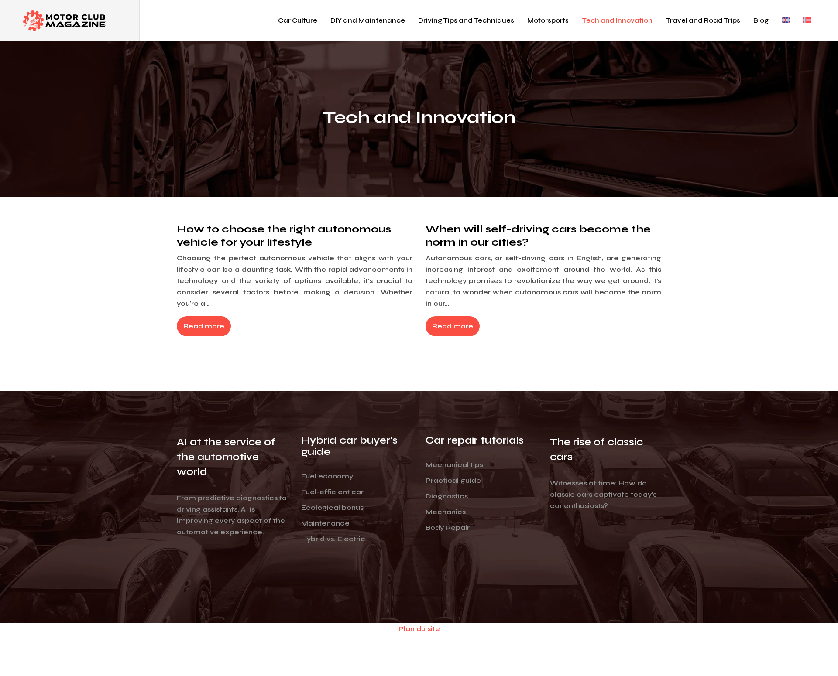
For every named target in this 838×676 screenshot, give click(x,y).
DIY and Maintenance (367, 20)
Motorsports (548, 20)
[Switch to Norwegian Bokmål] (807, 20)
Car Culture (297, 20)
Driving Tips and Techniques (466, 20)
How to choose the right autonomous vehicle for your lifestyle (284, 236)
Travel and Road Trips (703, 20)
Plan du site (419, 629)
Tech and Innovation (617, 20)
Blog (761, 20)
